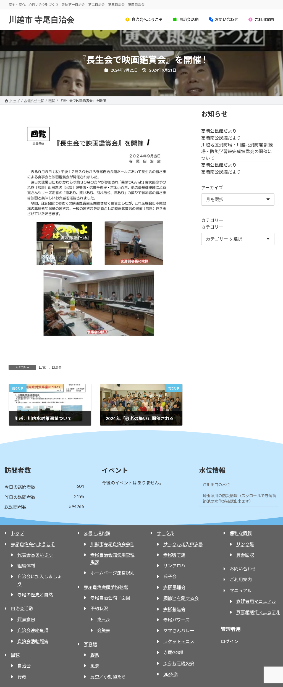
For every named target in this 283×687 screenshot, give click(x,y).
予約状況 (99, 608)
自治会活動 (22, 608)
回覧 (42, 367)
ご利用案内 (241, 579)
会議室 (103, 630)
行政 (21, 676)
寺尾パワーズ (176, 619)
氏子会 (170, 576)
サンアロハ (174, 565)
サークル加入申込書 (183, 544)
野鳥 (94, 654)
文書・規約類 (97, 533)
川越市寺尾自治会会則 (112, 544)
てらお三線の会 (178, 663)
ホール (103, 619)
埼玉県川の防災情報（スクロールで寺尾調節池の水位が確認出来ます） (239, 498)
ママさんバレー (178, 630)
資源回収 (245, 554)
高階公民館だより (219, 130)
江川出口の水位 (216, 484)
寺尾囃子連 (174, 554)
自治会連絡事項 (32, 630)
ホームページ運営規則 (112, 572)
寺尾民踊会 (174, 587)
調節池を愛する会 (181, 598)
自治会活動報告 (32, 641)
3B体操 (170, 673)
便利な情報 (241, 533)
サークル (165, 533)
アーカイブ (212, 187)
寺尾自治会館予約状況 (106, 586)
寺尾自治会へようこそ (33, 544)
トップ (17, 533)
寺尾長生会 (174, 609)
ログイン (230, 641)
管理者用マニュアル (256, 601)
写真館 (90, 644)
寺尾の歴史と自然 (35, 594)
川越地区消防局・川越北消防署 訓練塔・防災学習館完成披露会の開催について (237, 151)
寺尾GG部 (173, 652)
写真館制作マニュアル (258, 612)
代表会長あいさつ (35, 554)
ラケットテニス (178, 641)
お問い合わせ (243, 568)
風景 (94, 665)
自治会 (57, 367)
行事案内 (26, 619)
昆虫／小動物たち (108, 676)
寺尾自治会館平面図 (110, 597)
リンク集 (245, 544)
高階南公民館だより (221, 137)
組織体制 (26, 565)
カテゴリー (212, 220)
